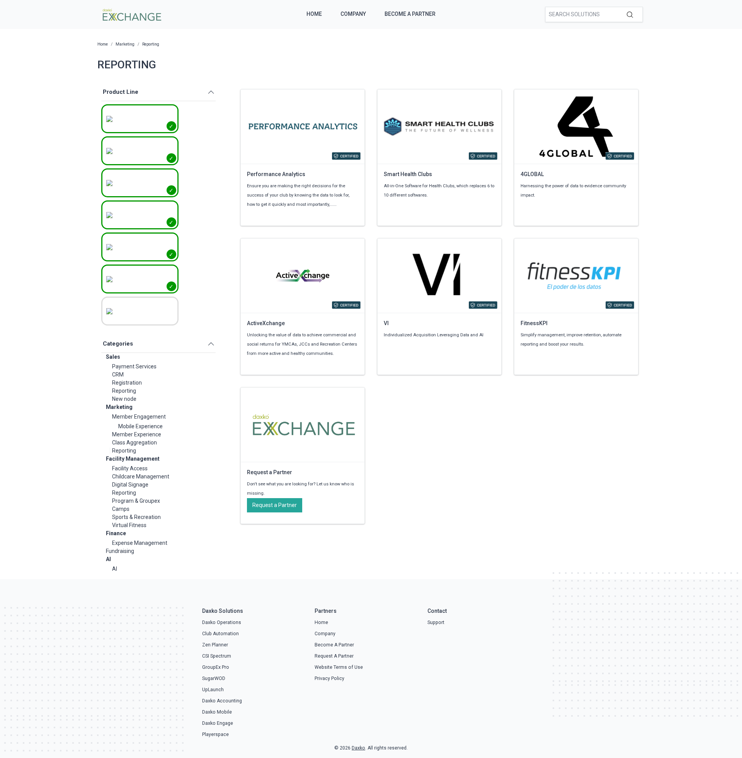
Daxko (358, 748)
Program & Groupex (136, 501)
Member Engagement (139, 417)
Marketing (119, 407)
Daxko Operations (221, 622)
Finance (116, 533)
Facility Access (130, 468)
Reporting (124, 391)
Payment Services (134, 366)
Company (353, 14)
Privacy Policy (329, 678)
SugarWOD (213, 678)
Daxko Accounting (222, 701)
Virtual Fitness (129, 525)
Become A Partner (410, 14)
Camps (120, 509)
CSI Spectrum (216, 656)
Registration (127, 383)
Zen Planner (215, 645)
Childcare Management (140, 476)
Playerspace (215, 734)
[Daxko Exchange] (131, 14)
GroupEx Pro (215, 667)
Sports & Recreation (136, 517)
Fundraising (120, 551)
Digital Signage (130, 485)
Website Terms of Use (339, 667)
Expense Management (139, 543)
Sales (113, 357)
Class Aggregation (134, 442)
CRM (118, 374)
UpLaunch (213, 689)
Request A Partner (334, 656)
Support (435, 622)
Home (314, 14)
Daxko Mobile (217, 712)
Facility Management (133, 459)
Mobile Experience (140, 426)
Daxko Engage (217, 723)
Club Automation (220, 633)
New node (124, 399)
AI (108, 559)
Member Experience (136, 434)
